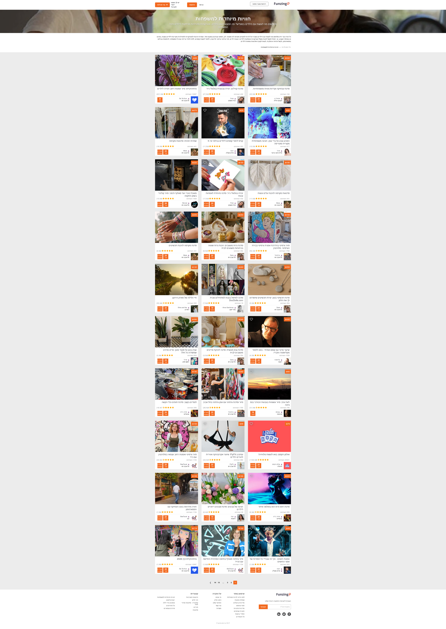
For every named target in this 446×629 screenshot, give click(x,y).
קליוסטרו (277, 360)
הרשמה (192, 5)
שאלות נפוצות (239, 600)
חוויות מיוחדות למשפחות (166, 597)
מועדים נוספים (252, 100)
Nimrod (184, 203)
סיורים (196, 607)
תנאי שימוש (240, 605)
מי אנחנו (218, 597)
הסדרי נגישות (239, 614)
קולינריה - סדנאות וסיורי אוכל (190, 603)
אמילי (232, 98)
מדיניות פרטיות (239, 608)
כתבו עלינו (217, 600)
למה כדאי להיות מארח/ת (235, 597)
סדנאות (195, 610)
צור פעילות (161, 5)
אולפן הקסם (276, 464)
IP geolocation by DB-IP (223, 623)
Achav (278, 412)
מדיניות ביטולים (238, 603)
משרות (218, 608)
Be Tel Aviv (183, 98)
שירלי (185, 360)
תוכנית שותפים (239, 611)
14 (215, 582)
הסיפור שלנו (217, 603)
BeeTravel (183, 464)
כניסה (201, 5)
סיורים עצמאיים (169, 608)
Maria (185, 151)
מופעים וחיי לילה (169, 603)
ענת (232, 516)
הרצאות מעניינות (192, 597)
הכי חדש (195, 600)
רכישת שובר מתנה (259, 4)
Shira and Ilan (182, 307)
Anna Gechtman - (228, 307)
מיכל (278, 151)
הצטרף (263, 607)
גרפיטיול (277, 255)
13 (219, 582)
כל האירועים (170, 605)
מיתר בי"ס (183, 412)
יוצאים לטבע (170, 600)
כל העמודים (240, 617)
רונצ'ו (232, 151)
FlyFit (232, 464)
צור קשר (218, 605)
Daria (232, 255)
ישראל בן (277, 98)
